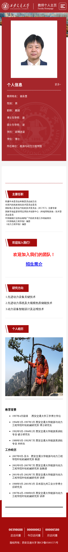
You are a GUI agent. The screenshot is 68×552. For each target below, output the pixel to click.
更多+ (58, 84)
